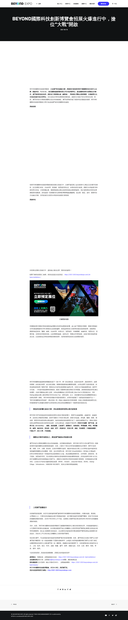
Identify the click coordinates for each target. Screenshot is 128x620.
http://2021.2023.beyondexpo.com (59, 570)
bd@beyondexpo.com (56, 560)
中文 (115, 3)
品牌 (39, 3)
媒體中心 (84, 3)
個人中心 (59, 3)
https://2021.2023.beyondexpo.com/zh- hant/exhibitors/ (77, 557)
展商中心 (67, 3)
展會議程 (76, 3)
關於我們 (92, 3)
